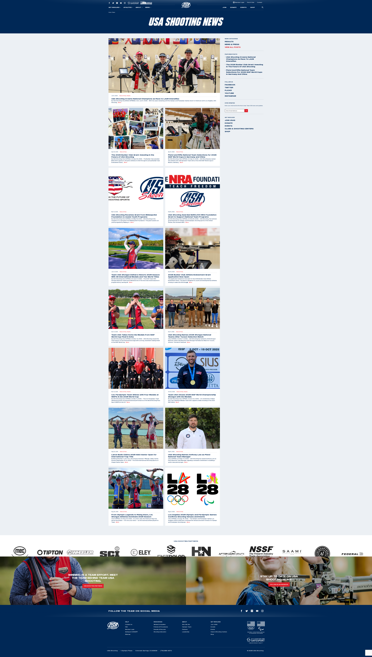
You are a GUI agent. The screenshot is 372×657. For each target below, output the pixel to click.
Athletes (128, 7)
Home (109, 12)
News (147, 7)
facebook (230, 85)
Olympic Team (186, 626)
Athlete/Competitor (160, 624)
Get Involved (113, 7)
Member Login (239, 2)
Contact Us (128, 624)
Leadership (185, 631)
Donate (233, 7)
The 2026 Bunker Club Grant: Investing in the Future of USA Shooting (244, 65)
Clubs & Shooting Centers (239, 129)
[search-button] (263, 7)
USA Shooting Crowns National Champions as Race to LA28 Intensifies (241, 59)
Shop (252, 7)
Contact (259, 2)
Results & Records (160, 629)
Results (229, 41)
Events (243, 7)
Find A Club (250, 2)
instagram (230, 96)
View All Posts (233, 47)
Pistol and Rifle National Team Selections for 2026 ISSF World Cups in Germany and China (244, 72)
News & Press (232, 44)
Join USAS (230, 120)
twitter (229, 87)
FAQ (126, 626)
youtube (229, 93)
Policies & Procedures (161, 626)
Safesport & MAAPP (131, 631)
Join (224, 7)
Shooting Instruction (160, 631)
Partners (185, 629)
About (138, 7)
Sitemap (127, 634)
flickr (228, 90)
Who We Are (186, 624)
